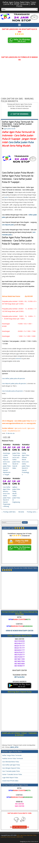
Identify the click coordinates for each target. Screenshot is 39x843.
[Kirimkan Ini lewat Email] (4, 437)
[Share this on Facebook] (6, 433)
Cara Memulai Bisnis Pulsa (10, 762)
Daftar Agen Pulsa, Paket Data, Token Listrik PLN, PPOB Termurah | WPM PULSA (19, 4)
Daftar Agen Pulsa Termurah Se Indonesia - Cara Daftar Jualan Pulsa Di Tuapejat (17, 123)
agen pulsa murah (9, 128)
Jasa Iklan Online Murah (32, 841)
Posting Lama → (32, 512)
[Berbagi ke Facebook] (9, 437)
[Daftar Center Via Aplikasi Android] (19, 688)
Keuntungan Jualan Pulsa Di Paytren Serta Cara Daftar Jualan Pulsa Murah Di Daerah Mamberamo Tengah (7, 463)
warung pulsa (31, 423)
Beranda (21, 512)
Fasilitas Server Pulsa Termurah (12, 758)
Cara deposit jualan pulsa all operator (14, 383)
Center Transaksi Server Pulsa (12, 774)
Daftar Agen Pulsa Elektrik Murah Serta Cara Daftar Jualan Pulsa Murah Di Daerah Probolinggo (25, 463)
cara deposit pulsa (8, 225)
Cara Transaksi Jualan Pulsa (11, 771)
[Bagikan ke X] (7, 437)
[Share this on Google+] (14, 433)
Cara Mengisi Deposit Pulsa (11, 768)
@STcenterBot (19, 677)
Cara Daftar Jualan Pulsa (21, 142)
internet (18, 358)
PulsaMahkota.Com (14, 431)
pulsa (6, 197)
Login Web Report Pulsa (10, 777)
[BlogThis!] (6, 437)
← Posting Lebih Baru (8, 512)
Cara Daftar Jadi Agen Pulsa (11, 765)
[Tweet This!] (10, 433)
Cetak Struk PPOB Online (10, 781)
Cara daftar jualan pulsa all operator (13, 378)
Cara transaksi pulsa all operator (12, 391)
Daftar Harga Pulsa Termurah (11, 755)
